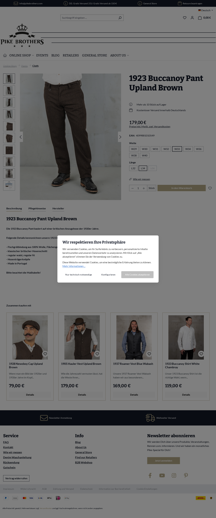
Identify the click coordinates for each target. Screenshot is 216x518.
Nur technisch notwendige (78, 274)
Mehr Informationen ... (73, 266)
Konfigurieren (108, 274)
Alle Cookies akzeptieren (137, 274)
